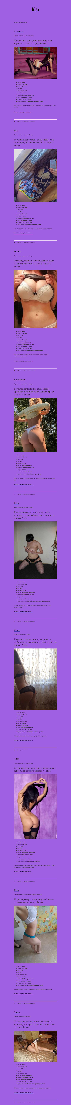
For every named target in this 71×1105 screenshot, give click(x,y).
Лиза (16, 758)
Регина (17, 251)
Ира (16, 130)
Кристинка (19, 379)
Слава (17, 1012)
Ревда (19, 121)
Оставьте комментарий (29, 122)
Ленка (17, 629)
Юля (16, 502)
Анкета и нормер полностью (23, 112)
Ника (16, 890)
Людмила (19, 31)
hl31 (35, 9)
